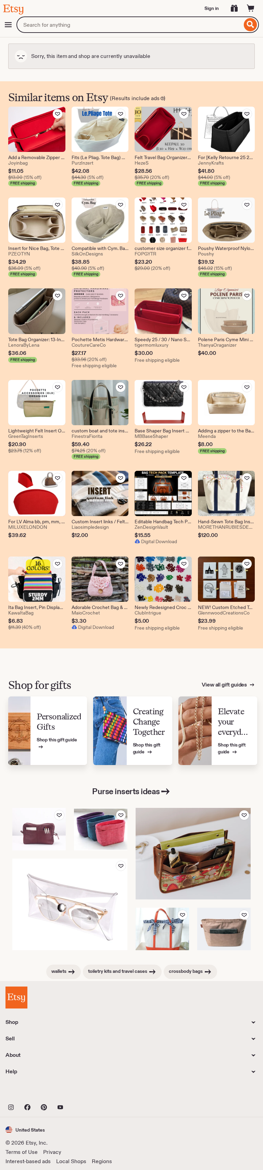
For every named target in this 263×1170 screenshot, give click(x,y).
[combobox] (129, 24)
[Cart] (250, 8)
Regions (102, 1161)
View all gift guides (225, 684)
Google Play (80, 1092)
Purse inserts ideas (126, 791)
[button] (25, 1130)
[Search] (250, 24)
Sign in (211, 8)
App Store (28, 1092)
